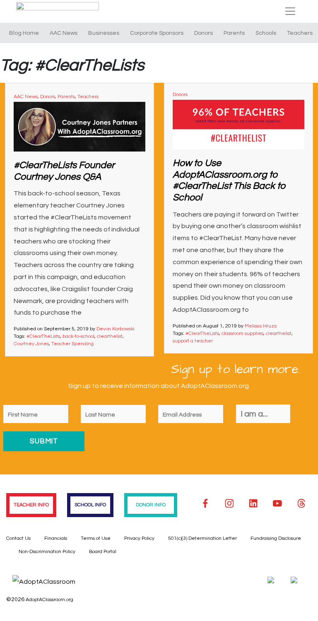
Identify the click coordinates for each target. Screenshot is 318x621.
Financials (55, 538)
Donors (203, 33)
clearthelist (110, 336)
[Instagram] (229, 503)
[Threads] (301, 503)
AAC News (63, 33)
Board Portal (102, 551)
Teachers (300, 33)
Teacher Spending (72, 344)
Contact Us (18, 538)
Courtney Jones (31, 344)
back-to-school (78, 336)
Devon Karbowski (115, 329)
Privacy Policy (139, 538)
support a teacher (193, 341)
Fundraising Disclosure (276, 538)
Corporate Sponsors (156, 33)
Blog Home (24, 33)
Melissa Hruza (261, 326)
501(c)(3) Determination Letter (202, 538)
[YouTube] (277, 503)
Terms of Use (96, 538)
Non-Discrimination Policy (47, 551)
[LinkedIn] (253, 503)
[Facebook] (205, 503)
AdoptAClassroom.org (49, 599)
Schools (265, 33)
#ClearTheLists (43, 336)
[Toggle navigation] (290, 11)
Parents (234, 33)
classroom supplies (242, 333)
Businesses (103, 33)
